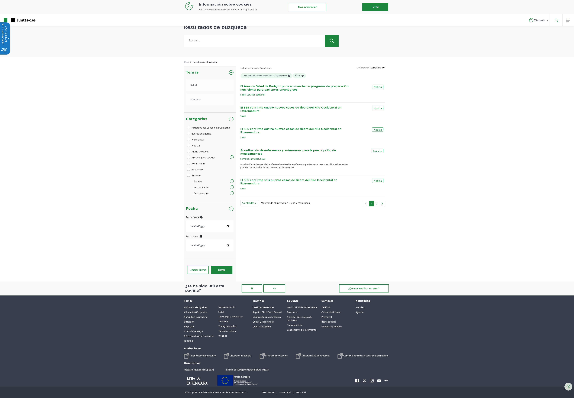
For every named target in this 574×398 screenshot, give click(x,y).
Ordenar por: (363, 67)
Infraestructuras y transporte (199, 335)
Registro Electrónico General (267, 312)
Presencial (326, 316)
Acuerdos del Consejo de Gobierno (210, 127)
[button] (539, 20)
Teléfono (325, 307)
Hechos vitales (201, 187)
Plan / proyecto (200, 151)
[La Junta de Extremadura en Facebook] (357, 380)
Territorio (223, 321)
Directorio (292, 312)
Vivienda (222, 335)
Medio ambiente (226, 306)
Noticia (195, 145)
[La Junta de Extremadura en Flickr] (386, 380)
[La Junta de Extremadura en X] (364, 380)
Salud (243, 94)
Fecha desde (193, 217)
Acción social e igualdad (195, 307)
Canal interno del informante (301, 329)
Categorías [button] (196, 119)
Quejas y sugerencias (263, 321)
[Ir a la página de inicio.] (14, 20)
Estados (197, 181)
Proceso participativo (203, 157)
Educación (189, 321)
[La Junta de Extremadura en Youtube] (379, 380)
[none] (366, 203)
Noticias (360, 307)
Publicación (198, 163)
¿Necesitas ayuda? (262, 326)
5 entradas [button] (250, 203)
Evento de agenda (201, 133)
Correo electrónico (331, 312)
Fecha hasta (193, 236)
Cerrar (375, 7)
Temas (192, 72)
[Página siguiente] (382, 203)
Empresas (189, 326)
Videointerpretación (331, 326)
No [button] (274, 288)
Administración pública (195, 312)
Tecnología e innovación (230, 316)
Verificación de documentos (267, 316)
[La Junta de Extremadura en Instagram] (371, 380)
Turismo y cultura (227, 330)
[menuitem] (234, 307)
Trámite (196, 175)
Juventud (188, 340)
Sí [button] (252, 288)
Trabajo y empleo (227, 326)
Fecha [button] (192, 209)
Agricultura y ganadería (195, 316)
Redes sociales (328, 321)
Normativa (197, 139)
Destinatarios (201, 193)
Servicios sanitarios (256, 94)
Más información (307, 7)
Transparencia (294, 324)
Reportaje (197, 169)
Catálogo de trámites (263, 307)
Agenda (359, 312)
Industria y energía (193, 331)
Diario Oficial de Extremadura (302, 307)
